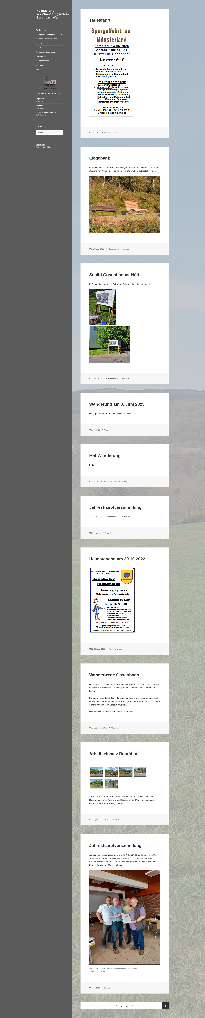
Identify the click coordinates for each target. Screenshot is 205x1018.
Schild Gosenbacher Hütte (46, 112)
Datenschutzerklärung (44, 147)
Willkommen (41, 30)
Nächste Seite (165, 1005)
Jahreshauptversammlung (115, 507)
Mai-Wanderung (105, 455)
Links (38, 69)
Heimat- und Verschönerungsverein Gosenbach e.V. (52, 14)
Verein (38, 48)
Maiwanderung (120, 481)
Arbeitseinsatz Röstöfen (113, 753)
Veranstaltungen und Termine (47, 39)
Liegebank (40, 105)
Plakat (92, 465)
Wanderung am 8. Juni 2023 (117, 404)
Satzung (39, 65)
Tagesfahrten (118, 132)
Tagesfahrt (40, 99)
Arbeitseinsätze (123, 249)
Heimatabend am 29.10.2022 (117, 559)
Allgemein (108, 132)
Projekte (39, 43)
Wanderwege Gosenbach (114, 675)
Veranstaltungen (115, 649)
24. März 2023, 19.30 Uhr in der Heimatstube (109, 517)
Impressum (40, 145)
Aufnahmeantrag (42, 61)
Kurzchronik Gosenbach (45, 52)
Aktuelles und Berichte (45, 34)
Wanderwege (41, 56)
